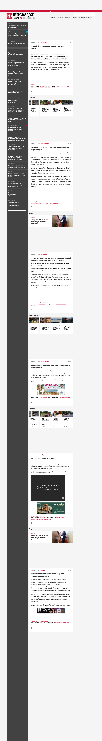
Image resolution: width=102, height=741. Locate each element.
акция (32, 621)
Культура (43, 570)
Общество (68, 17)
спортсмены (45, 302)
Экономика (60, 17)
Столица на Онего (61, 59)
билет (35, 621)
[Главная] (9, 18)
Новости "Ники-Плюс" (36, 516)
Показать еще (17, 212)
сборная (39, 302)
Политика (52, 17)
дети (39, 621)
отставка (33, 84)
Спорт (90, 17)
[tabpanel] (34, 108)
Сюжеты (74, 17)
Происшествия (82, 17)
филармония (44, 621)
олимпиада (33, 302)
